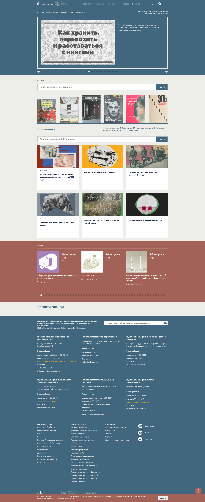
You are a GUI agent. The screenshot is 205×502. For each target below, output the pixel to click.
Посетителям (87, 4)
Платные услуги (44, 446)
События (108, 434)
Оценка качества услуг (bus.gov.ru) (85, 472)
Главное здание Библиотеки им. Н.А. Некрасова (53, 338)
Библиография (77, 446)
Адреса (126, 4)
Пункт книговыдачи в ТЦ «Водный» (99, 337)
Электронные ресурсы (80, 437)
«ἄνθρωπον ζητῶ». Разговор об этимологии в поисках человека (56, 277)
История (41, 437)
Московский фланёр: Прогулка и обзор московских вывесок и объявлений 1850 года (57, 177)
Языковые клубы (77, 453)
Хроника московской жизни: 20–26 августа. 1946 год (144, 173)
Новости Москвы (78, 482)
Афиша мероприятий (79, 450)
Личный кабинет (78, 434)
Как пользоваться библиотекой (84, 430)
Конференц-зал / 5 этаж (136, 284)
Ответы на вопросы (79, 469)
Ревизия (42, 219)
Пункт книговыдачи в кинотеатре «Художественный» (54, 381)
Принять (162, 498)
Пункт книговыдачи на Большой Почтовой (98, 381)
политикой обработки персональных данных (56, 499)
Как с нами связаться (46, 456)
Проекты (63, 12)
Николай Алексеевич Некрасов (50, 440)
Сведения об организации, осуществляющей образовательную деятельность (152, 12)
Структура (41, 463)
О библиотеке (113, 4)
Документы (42, 453)
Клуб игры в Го (87, 276)
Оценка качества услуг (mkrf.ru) (84, 475)
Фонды (40, 434)
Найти (162, 87)
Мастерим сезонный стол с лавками (99, 172)
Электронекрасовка (77, 12)
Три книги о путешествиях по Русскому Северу (57, 223)
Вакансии (136, 4)
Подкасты (44, 171)
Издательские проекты (47, 459)
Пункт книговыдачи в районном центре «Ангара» (146, 338)
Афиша (49, 12)
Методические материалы (116, 427)
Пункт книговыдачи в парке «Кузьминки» (140, 381)
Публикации (110, 430)
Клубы (55, 12)
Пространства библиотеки (48, 443)
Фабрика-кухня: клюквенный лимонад (145, 220)
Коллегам (100, 4)
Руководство (42, 450)
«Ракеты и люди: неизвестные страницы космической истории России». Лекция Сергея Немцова (146, 278)
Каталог (40, 12)
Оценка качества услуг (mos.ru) (84, 479)
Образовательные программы (117, 440)
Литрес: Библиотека (79, 427)
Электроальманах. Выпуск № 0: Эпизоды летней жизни (101, 221)
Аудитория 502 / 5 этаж (47, 282)
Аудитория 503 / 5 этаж (91, 279)
